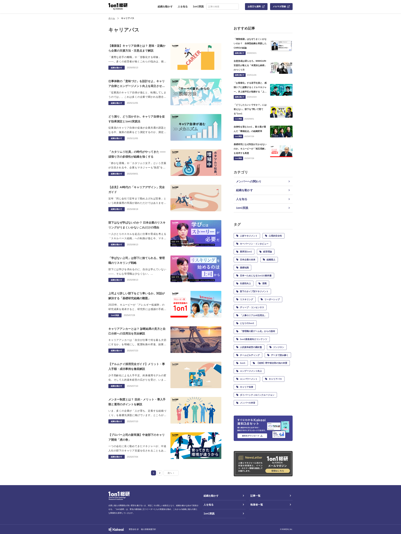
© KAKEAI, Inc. (286, 529)
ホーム (111, 18)
